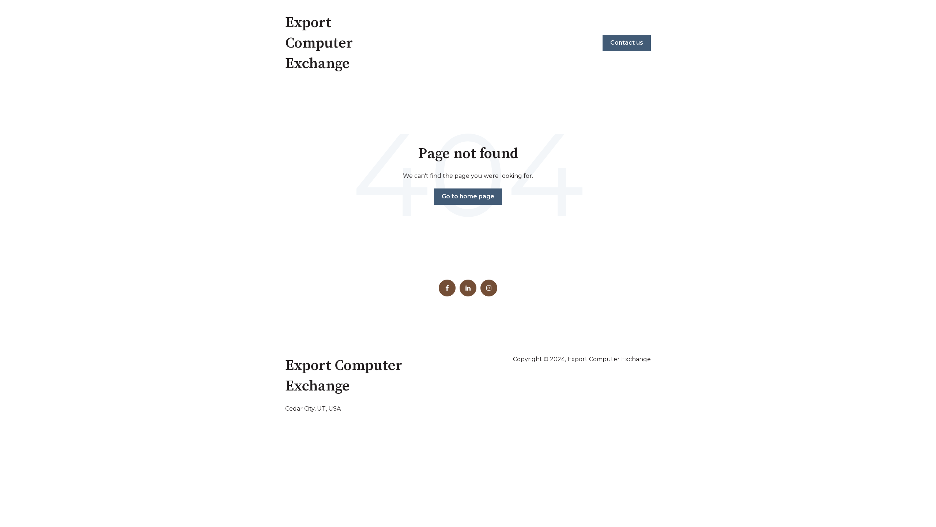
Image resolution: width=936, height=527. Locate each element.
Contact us (626, 42)
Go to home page (468, 196)
